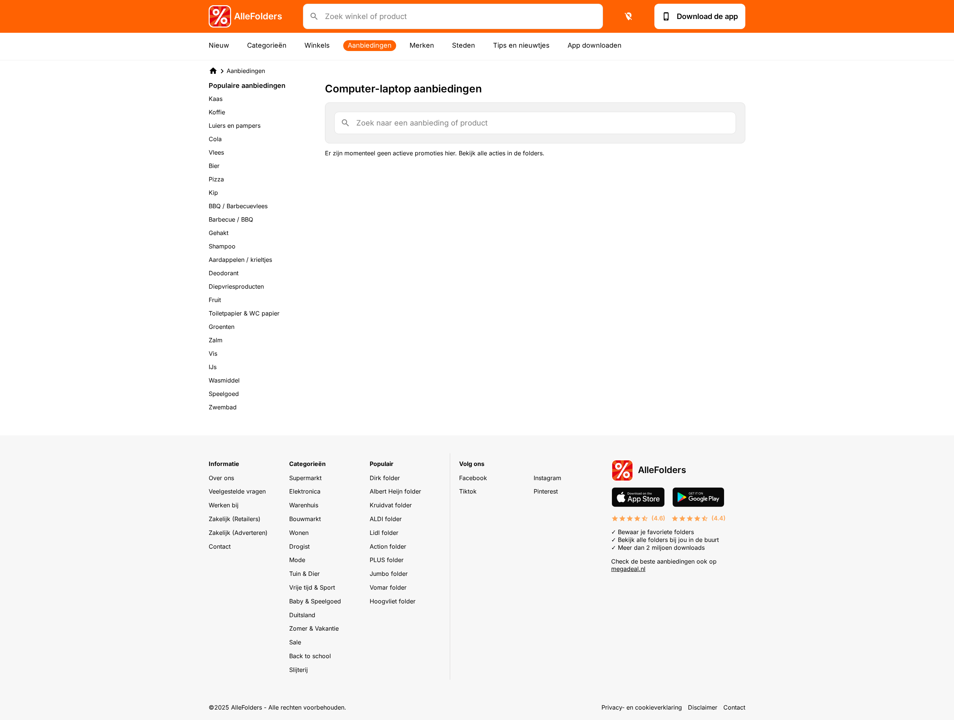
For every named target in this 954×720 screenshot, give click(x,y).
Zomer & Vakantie (314, 628)
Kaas (215, 98)
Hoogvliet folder (393, 601)
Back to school (310, 656)
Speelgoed (224, 393)
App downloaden (595, 45)
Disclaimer (702, 707)
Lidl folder (384, 532)
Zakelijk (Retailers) (234, 519)
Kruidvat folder (391, 505)
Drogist (299, 546)
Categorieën (267, 45)
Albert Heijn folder (395, 491)
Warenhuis (303, 505)
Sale (295, 642)
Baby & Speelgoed (315, 601)
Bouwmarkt (305, 519)
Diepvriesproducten (236, 286)
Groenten (221, 326)
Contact (220, 546)
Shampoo (222, 246)
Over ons (221, 478)
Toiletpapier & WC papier (244, 313)
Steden (463, 45)
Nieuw (219, 45)
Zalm (215, 340)
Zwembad (223, 407)
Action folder (388, 546)
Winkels (317, 45)
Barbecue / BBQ (231, 219)
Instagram (547, 478)
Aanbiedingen (370, 45)
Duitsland (302, 615)
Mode (297, 560)
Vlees (216, 152)
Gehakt (218, 233)
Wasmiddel (224, 380)
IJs (213, 367)
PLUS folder (387, 560)
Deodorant (223, 273)
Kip (213, 192)
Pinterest (546, 491)
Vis (213, 353)
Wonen (299, 532)
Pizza (216, 179)
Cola (215, 139)
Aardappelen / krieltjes (240, 259)
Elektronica (304, 491)
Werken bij (223, 505)
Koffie (217, 112)
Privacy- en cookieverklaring (641, 707)
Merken (422, 45)
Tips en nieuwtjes (521, 45)
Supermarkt (305, 478)
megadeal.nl (628, 568)
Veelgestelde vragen (237, 491)
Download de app (707, 16)
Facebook (473, 478)
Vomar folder (388, 587)
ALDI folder (386, 519)
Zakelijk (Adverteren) (238, 532)
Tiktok (468, 491)
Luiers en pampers (234, 125)
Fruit (215, 300)
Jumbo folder (389, 573)
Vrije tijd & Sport (312, 587)
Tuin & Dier (304, 573)
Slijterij (298, 669)
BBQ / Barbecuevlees (238, 206)
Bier (214, 165)
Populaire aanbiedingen (247, 85)
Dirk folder (385, 478)
